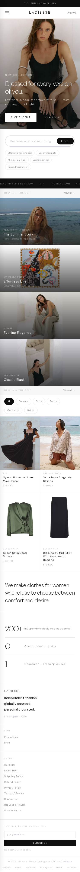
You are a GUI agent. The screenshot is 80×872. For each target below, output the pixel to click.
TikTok (59, 867)
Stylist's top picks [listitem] (48, 152)
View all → (69, 192)
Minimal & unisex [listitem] (17, 159)
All (9, 401)
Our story (53, 117)
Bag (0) (72, 12)
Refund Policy (12, 782)
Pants (53, 401)
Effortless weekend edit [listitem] (20, 152)
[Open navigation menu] (7, 12)
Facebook (31, 867)
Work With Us (12, 810)
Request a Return (14, 804)
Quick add (20, 466)
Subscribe (40, 843)
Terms (18, 867)
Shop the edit (21, 117)
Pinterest (72, 867)
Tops (39, 401)
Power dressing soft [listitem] (18, 167)
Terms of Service (14, 793)
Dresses (23, 401)
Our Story (9, 764)
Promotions (11, 737)
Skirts (30, 410)
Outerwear (13, 410)
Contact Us (11, 799)
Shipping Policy (13, 776)
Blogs (7, 742)
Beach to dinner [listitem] (41, 159)
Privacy (7, 867)
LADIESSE (40, 12)
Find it (65, 141)
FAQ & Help (10, 770)
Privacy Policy (12, 787)
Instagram (46, 867)
